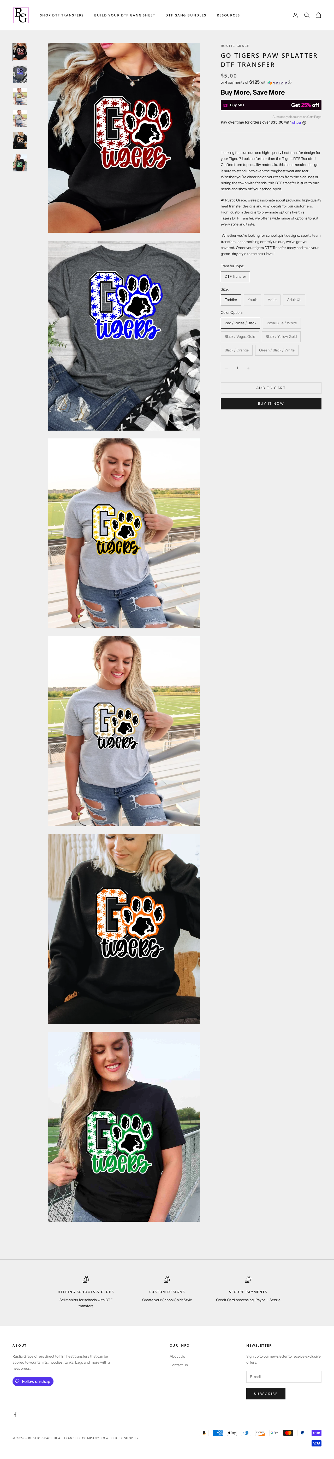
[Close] (239, 669)
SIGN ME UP (167, 775)
